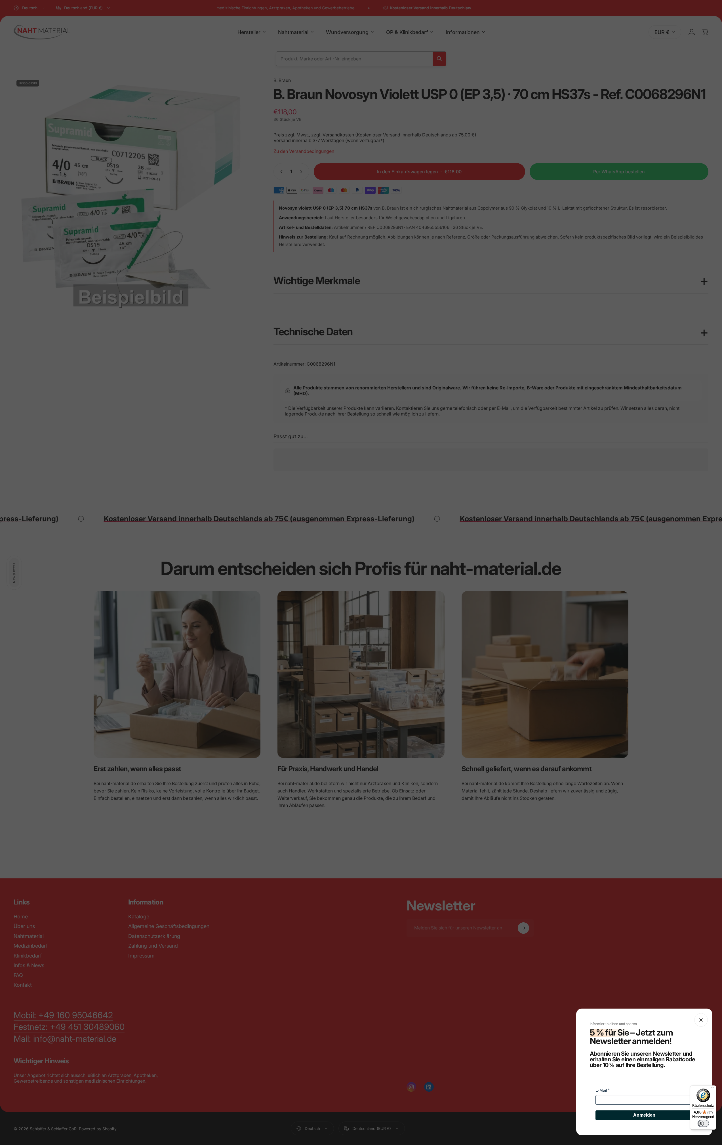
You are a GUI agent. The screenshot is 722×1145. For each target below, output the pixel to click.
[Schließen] (701, 1020)
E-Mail (601, 1090)
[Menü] (713, 1088)
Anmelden (644, 1115)
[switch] (703, 1123)
